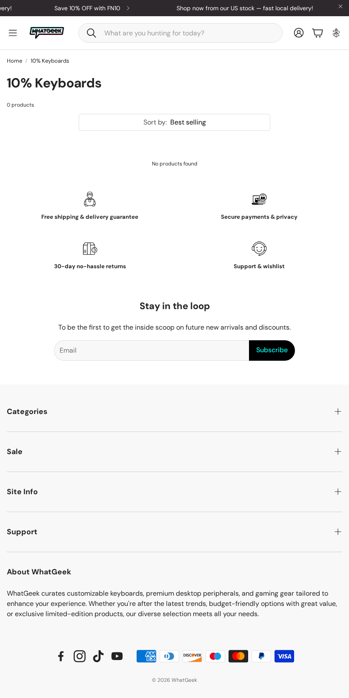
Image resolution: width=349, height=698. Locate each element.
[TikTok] (98, 656)
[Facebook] (61, 656)
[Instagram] (80, 656)
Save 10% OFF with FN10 (83, 8)
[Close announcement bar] (340, 6)
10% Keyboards (50, 60)
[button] (180, 32)
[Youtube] (117, 656)
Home (14, 60)
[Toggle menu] (13, 33)
